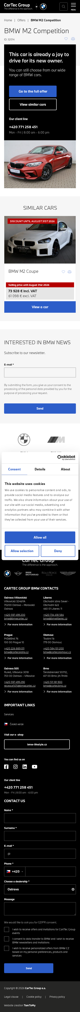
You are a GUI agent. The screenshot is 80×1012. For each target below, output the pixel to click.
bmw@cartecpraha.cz (16, 652)
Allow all (40, 537)
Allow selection (22, 551)
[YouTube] (34, 766)
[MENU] (73, 6)
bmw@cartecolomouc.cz (57, 652)
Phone (9, 863)
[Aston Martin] (68, 574)
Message (9, 899)
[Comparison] (73, 38)
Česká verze (17, 724)
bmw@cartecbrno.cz (54, 685)
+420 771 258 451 (23, 127)
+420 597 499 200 (14, 614)
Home (8, 20)
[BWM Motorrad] (32, 574)
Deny (58, 551)
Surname (10, 828)
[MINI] (18, 574)
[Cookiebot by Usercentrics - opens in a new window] (57, 457)
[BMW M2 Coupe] (40, 240)
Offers (21, 20)
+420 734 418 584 (53, 614)
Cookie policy (33, 996)
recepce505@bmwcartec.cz (19, 685)
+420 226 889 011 (14, 648)
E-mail (9, 364)
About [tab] (65, 469)
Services (9, 714)
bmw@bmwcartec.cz (15, 618)
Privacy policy (57, 996)
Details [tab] (40, 469)
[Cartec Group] (18, 6)
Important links (19, 705)
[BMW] (43, 6)
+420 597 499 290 (14, 682)
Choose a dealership (17, 881)
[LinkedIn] (25, 766)
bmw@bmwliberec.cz (55, 618)
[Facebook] (6, 766)
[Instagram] (15, 766)
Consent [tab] (14, 469)
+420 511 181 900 (52, 682)
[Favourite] (66, 38)
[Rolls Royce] (49, 574)
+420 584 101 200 (53, 648)
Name (8, 810)
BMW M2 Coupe (23, 271)
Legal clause (11, 996)
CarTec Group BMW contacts (31, 588)
